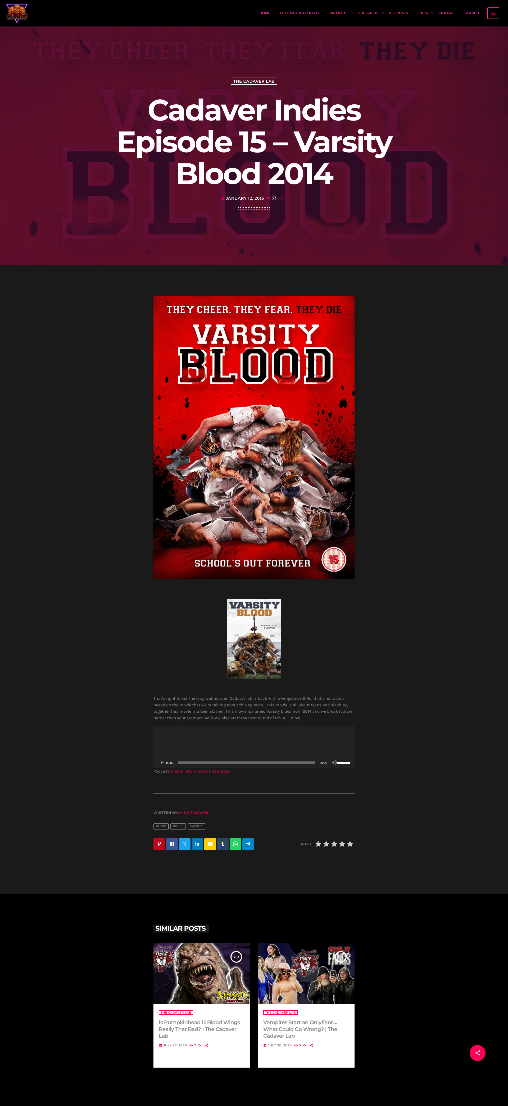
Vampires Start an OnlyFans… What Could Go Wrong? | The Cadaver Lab (300, 1029)
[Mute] (334, 762)
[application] (254, 747)
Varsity (196, 826)
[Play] (162, 762)
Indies (178, 826)
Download (220, 771)
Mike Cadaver (193, 813)
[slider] (344, 762)
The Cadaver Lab (254, 81)
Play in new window (189, 771)
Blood (161, 826)
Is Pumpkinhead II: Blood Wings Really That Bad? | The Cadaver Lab (199, 1029)
